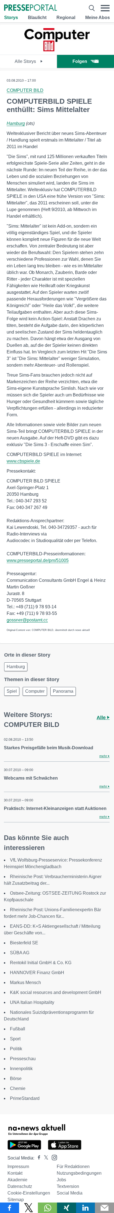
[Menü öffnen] (105, 8)
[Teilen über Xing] (66, 1208)
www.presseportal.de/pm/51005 (38, 560)
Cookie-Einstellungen (28, 1193)
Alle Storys (26, 61)
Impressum (18, 1166)
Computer (35, 691)
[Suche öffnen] (92, 8)
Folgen (79, 61)
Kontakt (14, 1173)
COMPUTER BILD (25, 90)
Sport (15, 1038)
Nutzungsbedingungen (79, 1173)
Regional (65, 17)
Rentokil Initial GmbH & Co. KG (40, 962)
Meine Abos (97, 17)
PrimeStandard (25, 1098)
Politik (16, 1048)
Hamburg (16, 123)
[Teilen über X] (28, 1208)
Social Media (69, 1193)
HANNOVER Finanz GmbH (37, 972)
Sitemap (15, 1199)
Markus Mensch (25, 982)
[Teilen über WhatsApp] (47, 1208)
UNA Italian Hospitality (32, 1002)
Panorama (63, 691)
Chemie (17, 1088)
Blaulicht (37, 17)
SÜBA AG (19, 952)
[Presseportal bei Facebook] (37, 1158)
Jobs (61, 1179)
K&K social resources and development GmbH (55, 992)
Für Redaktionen (73, 1166)
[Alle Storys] (57, 49)
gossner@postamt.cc (27, 620)
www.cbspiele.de (23, 461)
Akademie (17, 1179)
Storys (11, 17)
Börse (16, 1078)
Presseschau (23, 1058)
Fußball (17, 1029)
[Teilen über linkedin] (85, 1208)
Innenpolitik (21, 1068)
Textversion (68, 1186)
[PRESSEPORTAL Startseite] (30, 8)
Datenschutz (19, 1186)
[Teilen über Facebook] (9, 1208)
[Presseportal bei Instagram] (52, 1157)
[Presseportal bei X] (44, 1158)
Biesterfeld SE (24, 942)
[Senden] (104, 1208)
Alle (102, 717)
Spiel (12, 691)
